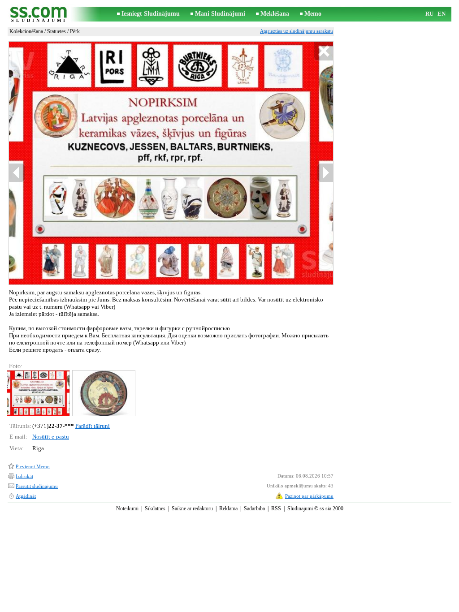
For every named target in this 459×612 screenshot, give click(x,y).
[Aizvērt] (323, 51)
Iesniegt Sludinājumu (150, 13)
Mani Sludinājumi (220, 13)
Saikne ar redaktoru (192, 508)
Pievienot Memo (33, 466)
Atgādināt (26, 496)
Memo (312, 13)
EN (441, 13)
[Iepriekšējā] (17, 172)
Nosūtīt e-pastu (50, 436)
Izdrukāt (24, 476)
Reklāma (228, 508)
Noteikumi (127, 508)
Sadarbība (254, 508)
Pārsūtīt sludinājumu (37, 486)
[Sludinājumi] (39, 14)
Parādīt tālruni (92, 425)
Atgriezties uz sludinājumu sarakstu (296, 31)
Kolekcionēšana (26, 31)
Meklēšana (274, 13)
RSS (276, 508)
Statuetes (56, 31)
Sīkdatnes (155, 508)
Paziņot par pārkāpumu (309, 496)
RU (429, 13)
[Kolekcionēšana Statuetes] (38, 393)
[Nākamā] (325, 172)
